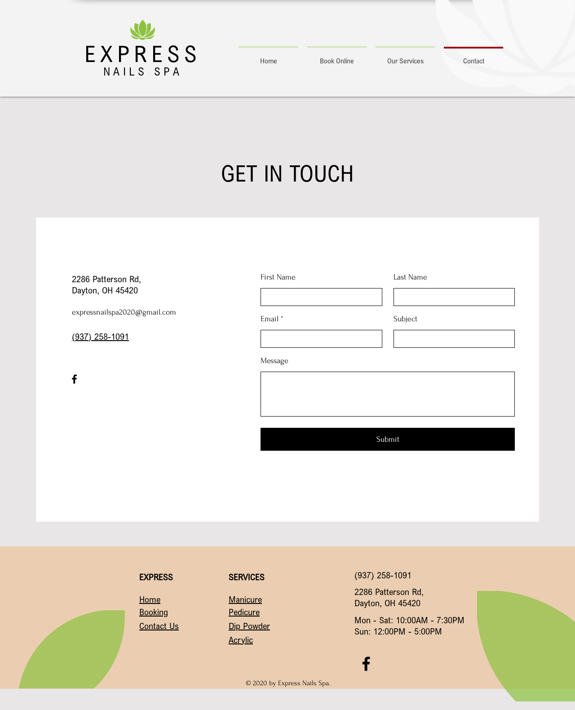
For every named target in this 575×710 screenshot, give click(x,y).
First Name (278, 277)
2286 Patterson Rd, (106, 278)
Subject (405, 319)
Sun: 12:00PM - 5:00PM (398, 631)
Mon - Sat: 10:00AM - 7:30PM (409, 620)
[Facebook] (74, 379)
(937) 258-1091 (100, 336)
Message (274, 361)
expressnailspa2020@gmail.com (124, 312)
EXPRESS (142, 53)
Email (270, 319)
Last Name (410, 277)
